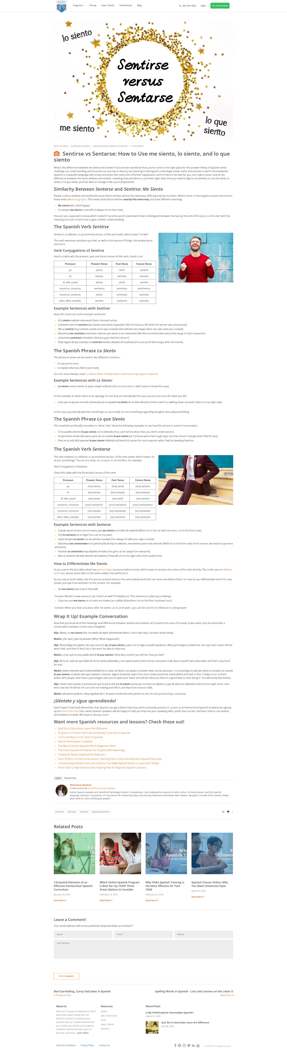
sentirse (84, 811)
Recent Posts (70, 778)
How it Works (107, 1024)
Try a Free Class (220, 5)
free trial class (71, 711)
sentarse (72, 811)
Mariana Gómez (82, 146)
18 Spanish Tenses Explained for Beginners (82, 754)
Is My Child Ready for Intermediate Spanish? (170, 1012)
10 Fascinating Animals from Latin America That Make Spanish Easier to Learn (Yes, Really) (108, 763)
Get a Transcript (109, 1015)
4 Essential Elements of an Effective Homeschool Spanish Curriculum (73, 885)
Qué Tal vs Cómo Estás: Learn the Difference (82, 728)
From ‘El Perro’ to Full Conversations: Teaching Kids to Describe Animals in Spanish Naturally (110, 759)
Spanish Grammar (119, 146)
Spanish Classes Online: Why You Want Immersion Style (209, 884)
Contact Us (104, 1045)
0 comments (137, 146)
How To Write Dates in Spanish (75, 741)
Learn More (82, 1032)
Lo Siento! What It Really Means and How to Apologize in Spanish (122, 374)
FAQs (103, 1020)
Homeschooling (101, 146)
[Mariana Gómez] (62, 786)
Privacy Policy (87, 1045)
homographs (79, 199)
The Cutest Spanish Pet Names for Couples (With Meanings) (91, 750)
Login (203, 5)
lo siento (59, 811)
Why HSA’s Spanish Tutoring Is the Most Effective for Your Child (165, 885)
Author (58, 778)
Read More (59, 900)
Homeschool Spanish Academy (101, 788)
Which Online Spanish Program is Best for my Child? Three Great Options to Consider (119, 885)
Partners (105, 1028)
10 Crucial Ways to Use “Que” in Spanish (80, 737)
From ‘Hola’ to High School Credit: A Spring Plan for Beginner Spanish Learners (102, 767)
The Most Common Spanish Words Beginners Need (87, 745)
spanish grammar (101, 811)
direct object (106, 569)
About (104, 1011)
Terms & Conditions (66, 1045)
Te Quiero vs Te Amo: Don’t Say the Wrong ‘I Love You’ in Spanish (94, 732)
